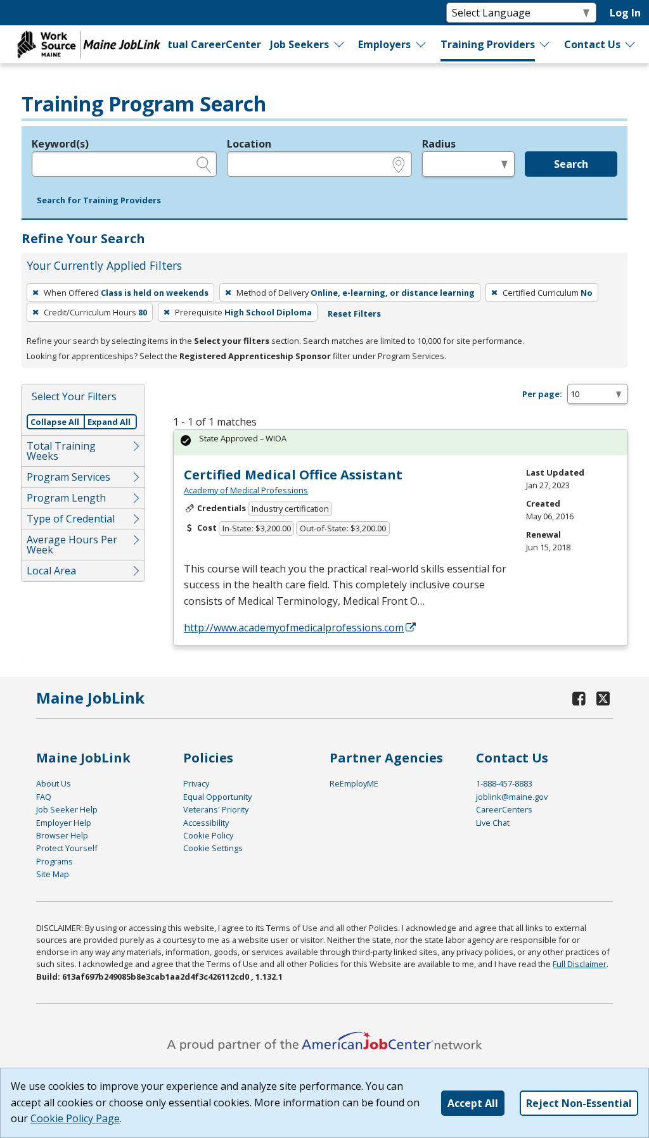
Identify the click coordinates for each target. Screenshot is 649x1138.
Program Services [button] (68, 477)
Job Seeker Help (67, 809)
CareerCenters (504, 809)
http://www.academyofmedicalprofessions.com (294, 628)
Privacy (196, 783)
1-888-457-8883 (504, 783)
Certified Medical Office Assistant (293, 474)
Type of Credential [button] (71, 519)
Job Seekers (299, 44)
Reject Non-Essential (579, 1103)
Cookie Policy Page (75, 1118)
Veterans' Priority (215, 809)
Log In (625, 13)
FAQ (43, 796)
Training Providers (487, 44)
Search (571, 164)
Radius (439, 144)
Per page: (542, 394)
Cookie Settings (213, 848)
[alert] (400, 442)
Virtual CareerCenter (206, 44)
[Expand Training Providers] (545, 44)
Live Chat (493, 822)
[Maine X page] (603, 698)
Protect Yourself (67, 848)
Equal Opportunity (217, 796)
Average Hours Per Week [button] (72, 545)
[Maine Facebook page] (578, 698)
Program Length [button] (66, 498)
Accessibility (206, 822)
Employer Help (63, 822)
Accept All (472, 1103)
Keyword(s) (60, 144)
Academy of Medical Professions (246, 490)
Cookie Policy (208, 835)
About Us (53, 783)
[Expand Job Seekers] (340, 44)
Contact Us (592, 44)
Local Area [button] (51, 571)
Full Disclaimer (580, 964)
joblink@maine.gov (512, 796)
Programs (54, 861)
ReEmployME (354, 783)
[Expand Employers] (421, 44)
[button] (99, 200)
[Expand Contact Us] (630, 44)
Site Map (52, 874)
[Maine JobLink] (89, 44)
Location (249, 144)
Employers (384, 44)
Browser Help (62, 835)
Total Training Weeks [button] (61, 451)
